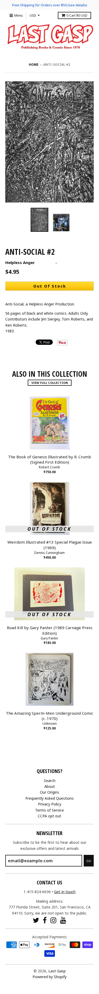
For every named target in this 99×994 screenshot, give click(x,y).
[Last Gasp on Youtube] (63, 920)
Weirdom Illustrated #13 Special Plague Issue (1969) (49, 544)
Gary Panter (49, 638)
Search (49, 780)
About (49, 786)
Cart (77, 15)
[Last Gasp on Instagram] (53, 920)
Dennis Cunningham (49, 552)
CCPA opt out (49, 815)
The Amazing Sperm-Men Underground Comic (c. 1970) (49, 715)
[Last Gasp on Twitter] (36, 920)
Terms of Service (49, 810)
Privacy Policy (49, 804)
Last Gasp (57, 970)
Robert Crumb (49, 467)
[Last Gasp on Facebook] (45, 920)
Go (88, 861)
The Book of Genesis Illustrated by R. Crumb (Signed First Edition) (49, 459)
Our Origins (49, 792)
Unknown (50, 723)
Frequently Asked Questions (49, 798)
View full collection (49, 383)
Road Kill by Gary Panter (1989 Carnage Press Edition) (49, 630)
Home (34, 64)
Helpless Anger (20, 262)
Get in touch (65, 891)
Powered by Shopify (49, 976)
